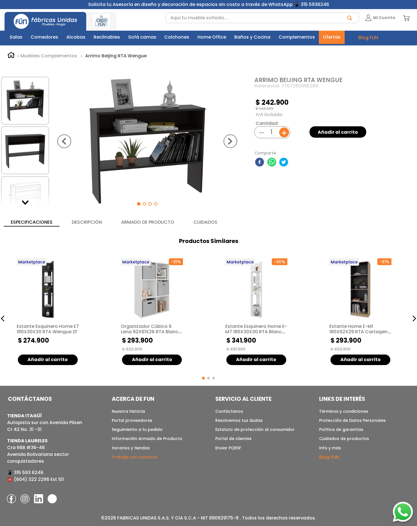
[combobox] (262, 17)
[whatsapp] (272, 163)
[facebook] (260, 163)
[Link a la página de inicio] (11, 56)
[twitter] (284, 163)
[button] (3, 318)
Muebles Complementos (48, 56)
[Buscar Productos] (350, 18)
